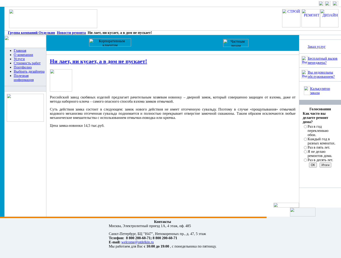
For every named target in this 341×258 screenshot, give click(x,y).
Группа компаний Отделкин (31, 33)
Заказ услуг (317, 47)
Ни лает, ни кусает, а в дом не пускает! (98, 61)
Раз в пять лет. (319, 147)
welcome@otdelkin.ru (137, 242)
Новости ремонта (71, 33)
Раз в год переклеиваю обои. (318, 130)
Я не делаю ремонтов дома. (320, 154)
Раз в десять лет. (320, 160)
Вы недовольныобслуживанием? (321, 74)
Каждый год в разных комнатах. (321, 141)
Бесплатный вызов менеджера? (323, 60)
